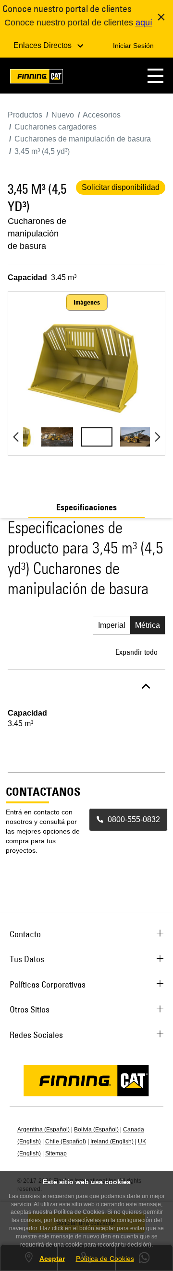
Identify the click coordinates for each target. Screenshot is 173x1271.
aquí (144, 22)
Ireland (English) (112, 1141)
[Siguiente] (157, 437)
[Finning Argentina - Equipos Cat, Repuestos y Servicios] (36, 78)
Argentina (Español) (43, 1129)
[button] (155, 76)
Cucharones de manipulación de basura (37, 233)
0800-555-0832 (134, 819)
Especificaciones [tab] (86, 507)
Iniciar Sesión (133, 45)
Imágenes (87, 302)
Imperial (111, 625)
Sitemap (56, 1153)
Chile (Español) (65, 1141)
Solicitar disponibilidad (121, 187)
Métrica (147, 625)
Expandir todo (136, 652)
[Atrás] (15, 437)
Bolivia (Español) (96, 1129)
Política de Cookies (105, 1258)
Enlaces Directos (43, 45)
